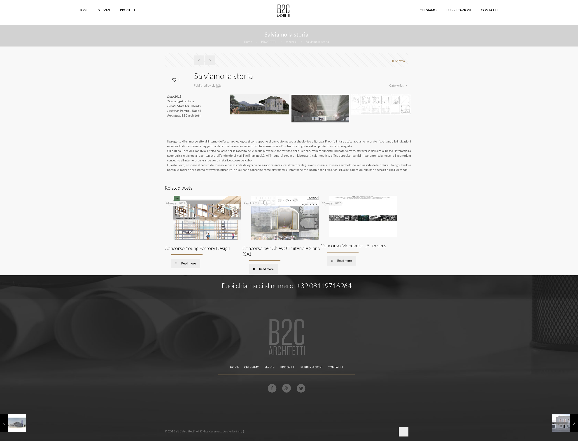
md (240, 431)
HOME (234, 367)
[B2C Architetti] (283, 10)
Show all (400, 61)
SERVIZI (270, 367)
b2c (218, 85)
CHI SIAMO (251, 367)
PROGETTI (268, 42)
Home (248, 42)
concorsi (290, 42)
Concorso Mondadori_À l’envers (353, 245)
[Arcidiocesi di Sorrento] (13, 423)
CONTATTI (335, 367)
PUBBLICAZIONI (311, 367)
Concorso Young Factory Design (197, 248)
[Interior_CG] (565, 423)
